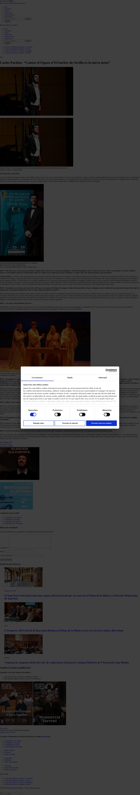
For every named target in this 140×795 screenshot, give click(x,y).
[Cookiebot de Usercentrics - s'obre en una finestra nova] (107, 370)
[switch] (58, 414)
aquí (66, 404)
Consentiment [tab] (37, 378)
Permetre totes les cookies (101, 423)
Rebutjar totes (38, 423)
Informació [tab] (103, 378)
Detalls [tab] (70, 378)
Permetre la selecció (70, 423)
